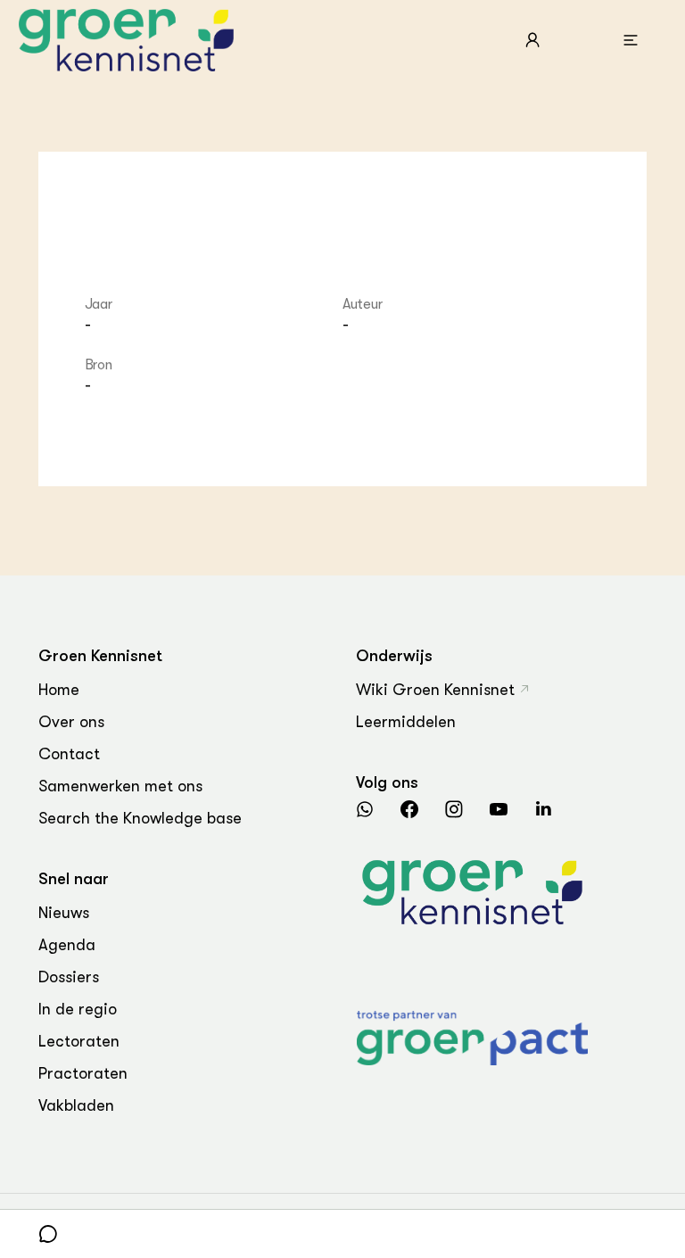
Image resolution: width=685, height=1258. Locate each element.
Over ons (71, 722)
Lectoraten (79, 1041)
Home (58, 690)
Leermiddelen (406, 722)
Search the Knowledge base (140, 818)
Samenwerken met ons (120, 786)
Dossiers (68, 977)
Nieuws (63, 913)
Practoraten (83, 1073)
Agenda (66, 945)
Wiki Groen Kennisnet (435, 690)
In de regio (77, 1009)
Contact (69, 754)
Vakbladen (76, 1105)
